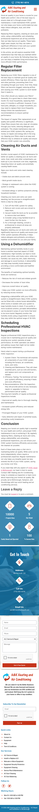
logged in (14, 494)
